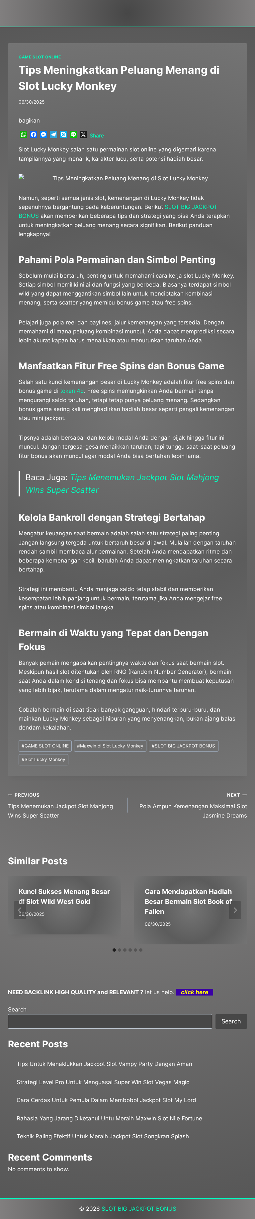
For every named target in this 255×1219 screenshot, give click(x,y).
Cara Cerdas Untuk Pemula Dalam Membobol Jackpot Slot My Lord (106, 1100)
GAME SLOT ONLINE (40, 56)
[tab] (114, 950)
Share (97, 135)
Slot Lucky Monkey (43, 759)
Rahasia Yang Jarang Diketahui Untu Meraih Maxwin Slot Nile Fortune (109, 1118)
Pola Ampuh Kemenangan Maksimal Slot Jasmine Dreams (193, 805)
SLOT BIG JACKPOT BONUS (183, 745)
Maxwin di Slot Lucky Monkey (110, 745)
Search (17, 1009)
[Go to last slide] (20, 910)
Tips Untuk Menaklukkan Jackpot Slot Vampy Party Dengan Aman (104, 1064)
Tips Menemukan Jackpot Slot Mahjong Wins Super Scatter (60, 805)
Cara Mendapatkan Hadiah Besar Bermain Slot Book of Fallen (188, 901)
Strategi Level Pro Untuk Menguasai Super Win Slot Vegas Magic (103, 1082)
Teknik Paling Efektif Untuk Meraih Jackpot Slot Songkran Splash (103, 1136)
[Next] (235, 910)
